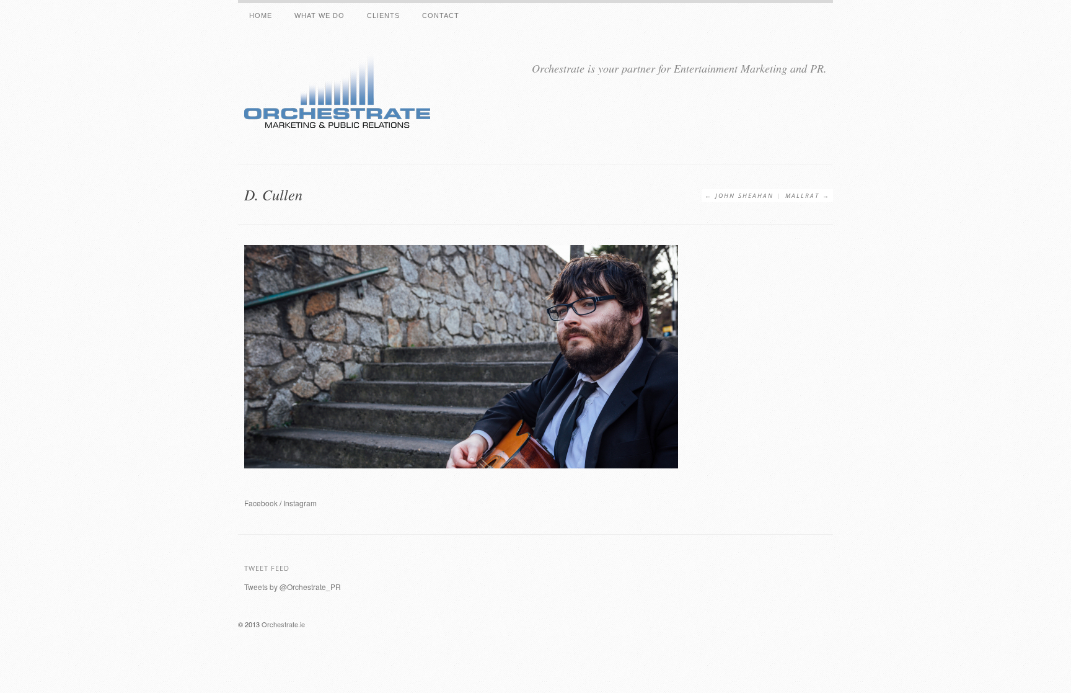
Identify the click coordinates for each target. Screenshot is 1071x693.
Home (260, 15)
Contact (440, 15)
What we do (319, 15)
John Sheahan (744, 195)
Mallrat (802, 195)
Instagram (300, 503)
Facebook (261, 503)
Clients (383, 15)
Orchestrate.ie (283, 624)
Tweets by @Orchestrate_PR (292, 586)
